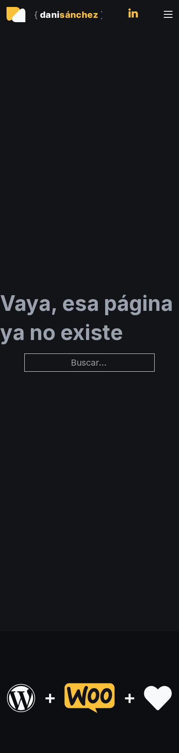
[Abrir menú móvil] (168, 14)
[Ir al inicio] (54, 14)
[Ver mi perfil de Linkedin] (133, 14)
